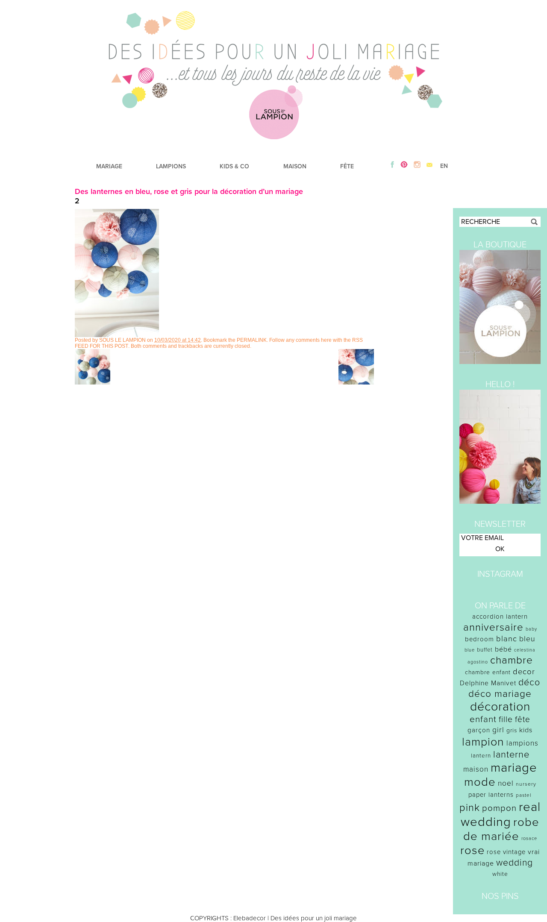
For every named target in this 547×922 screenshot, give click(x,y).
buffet (485, 649)
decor (524, 671)
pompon (499, 808)
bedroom (479, 639)
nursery (526, 784)
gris (511, 730)
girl (498, 729)
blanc (506, 638)
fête (522, 719)
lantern (481, 755)
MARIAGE (109, 166)
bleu (527, 638)
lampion (483, 742)
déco (529, 682)
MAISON (294, 166)
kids (525, 730)
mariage (514, 767)
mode (480, 782)
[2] (117, 335)
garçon (479, 730)
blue (470, 650)
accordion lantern (500, 616)
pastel (524, 795)
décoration (500, 706)
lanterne (511, 754)
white (500, 874)
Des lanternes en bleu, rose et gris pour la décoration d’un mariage (189, 191)
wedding (514, 862)
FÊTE (347, 166)
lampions (522, 743)
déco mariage (500, 693)
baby (531, 629)
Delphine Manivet (488, 683)
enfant (483, 719)
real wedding (501, 814)
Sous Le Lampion (122, 340)
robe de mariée (501, 829)
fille (506, 719)
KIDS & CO (234, 166)
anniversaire (493, 627)
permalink (252, 340)
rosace (529, 838)
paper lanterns (491, 795)
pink (469, 808)
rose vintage (506, 852)
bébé (503, 649)
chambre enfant (488, 672)
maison (475, 769)
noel (506, 783)
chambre (511, 660)
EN (444, 166)
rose (472, 850)
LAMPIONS (171, 166)
